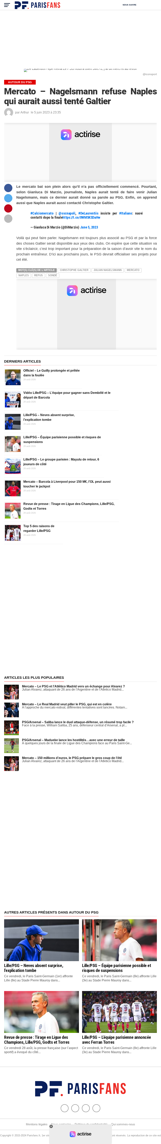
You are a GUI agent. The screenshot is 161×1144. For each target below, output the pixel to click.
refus (38, 275)
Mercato (133, 270)
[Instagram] (96, 1108)
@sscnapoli (67, 213)
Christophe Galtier (74, 270)
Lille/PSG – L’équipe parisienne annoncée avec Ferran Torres (116, 1040)
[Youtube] (86, 1108)
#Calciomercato (42, 213)
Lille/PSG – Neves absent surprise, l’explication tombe (33, 968)
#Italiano (125, 213)
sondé (52, 275)
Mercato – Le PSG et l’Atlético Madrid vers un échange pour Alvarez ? (73, 686)
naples (23, 275)
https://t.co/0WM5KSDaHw (81, 217)
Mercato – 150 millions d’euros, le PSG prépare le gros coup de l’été (72, 758)
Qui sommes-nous (123, 1124)
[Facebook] (65, 1108)
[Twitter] (75, 1108)
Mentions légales (37, 1124)
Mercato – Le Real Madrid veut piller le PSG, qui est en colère (67, 704)
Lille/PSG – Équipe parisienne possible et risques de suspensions (116, 968)
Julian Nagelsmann (108, 270)
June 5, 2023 (89, 227)
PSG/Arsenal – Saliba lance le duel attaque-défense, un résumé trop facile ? (78, 722)
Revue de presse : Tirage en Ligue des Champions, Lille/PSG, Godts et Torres (36, 1040)
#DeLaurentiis (88, 213)
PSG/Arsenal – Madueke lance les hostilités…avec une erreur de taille (73, 740)
